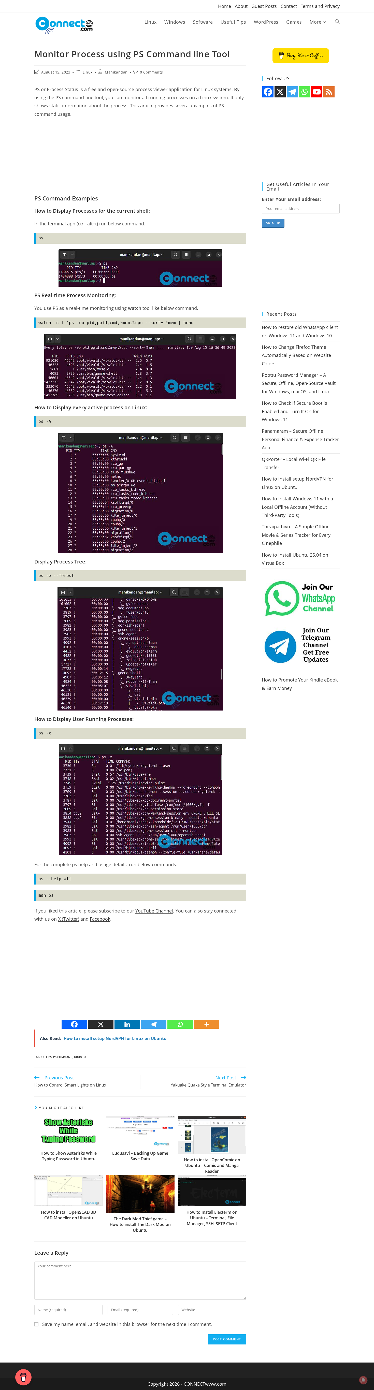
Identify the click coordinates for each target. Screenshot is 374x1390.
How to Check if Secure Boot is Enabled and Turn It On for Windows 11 (294, 411)
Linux (88, 72)
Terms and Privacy (320, 6)
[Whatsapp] (180, 1024)
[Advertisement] (140, 158)
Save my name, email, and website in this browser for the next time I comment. (127, 1324)
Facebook (100, 919)
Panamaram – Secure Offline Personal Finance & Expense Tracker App (300, 439)
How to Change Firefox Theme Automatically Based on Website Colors (296, 355)
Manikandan (116, 72)
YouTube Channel (154, 911)
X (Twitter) (68, 919)
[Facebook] (74, 1024)
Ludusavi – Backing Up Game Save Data (140, 1156)
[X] (100, 1024)
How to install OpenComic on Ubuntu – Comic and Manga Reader (212, 1165)
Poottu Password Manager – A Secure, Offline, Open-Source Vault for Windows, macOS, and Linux (299, 383)
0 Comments (151, 72)
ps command (63, 1057)
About (241, 6)
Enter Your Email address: (291, 199)
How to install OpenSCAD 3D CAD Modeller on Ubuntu (68, 1215)
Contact (289, 6)
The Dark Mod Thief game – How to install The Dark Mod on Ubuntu (140, 1224)
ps (50, 1057)
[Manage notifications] (363, 1380)
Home (224, 6)
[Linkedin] (127, 1024)
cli (45, 1057)
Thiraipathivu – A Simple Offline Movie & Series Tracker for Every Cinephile (296, 535)
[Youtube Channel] (316, 91)
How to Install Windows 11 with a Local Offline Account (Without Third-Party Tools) (297, 507)
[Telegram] (153, 1024)
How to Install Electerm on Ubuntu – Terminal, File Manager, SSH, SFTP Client (211, 1217)
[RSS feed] (329, 91)
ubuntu (80, 1057)
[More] (206, 1024)
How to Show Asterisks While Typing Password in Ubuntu (68, 1156)
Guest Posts (264, 6)
